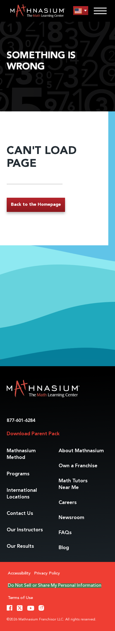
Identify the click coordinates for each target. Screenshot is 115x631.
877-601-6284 (21, 421)
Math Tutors (73, 484)
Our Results (20, 546)
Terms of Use (20, 598)
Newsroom (71, 517)
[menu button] (80, 10)
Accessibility (19, 573)
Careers (68, 502)
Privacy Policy (47, 573)
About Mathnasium (81, 450)
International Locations (22, 494)
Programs (18, 473)
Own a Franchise (78, 465)
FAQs (65, 532)
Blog (64, 547)
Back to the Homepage (36, 204)
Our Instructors (25, 529)
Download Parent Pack (33, 433)
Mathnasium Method (21, 454)
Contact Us (20, 513)
